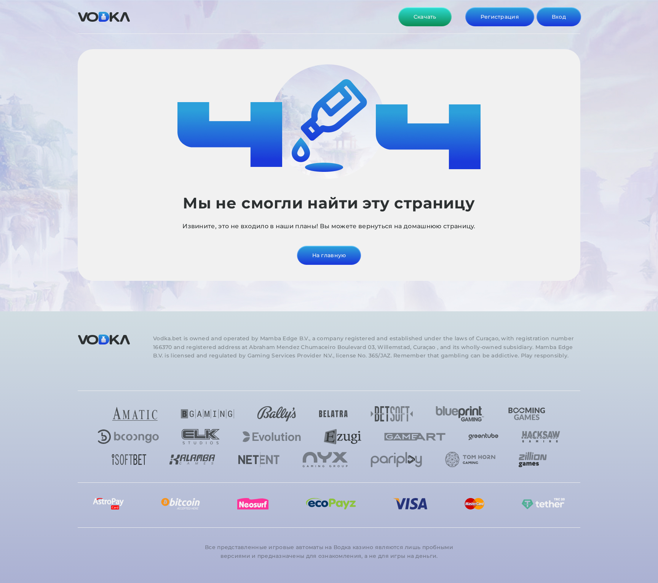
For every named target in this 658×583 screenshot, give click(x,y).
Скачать (425, 16)
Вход (559, 16)
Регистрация (500, 16)
